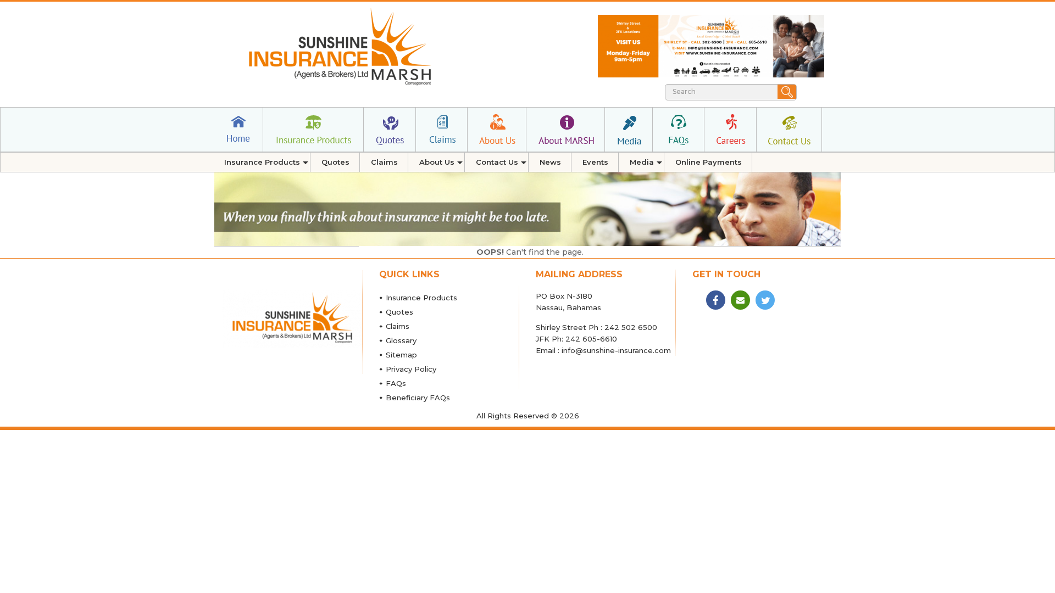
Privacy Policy (411, 369)
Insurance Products (421, 297)
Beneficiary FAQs (418, 397)
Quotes (399, 311)
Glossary (401, 340)
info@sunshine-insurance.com (616, 350)
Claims (397, 326)
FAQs (396, 383)
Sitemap (401, 354)
